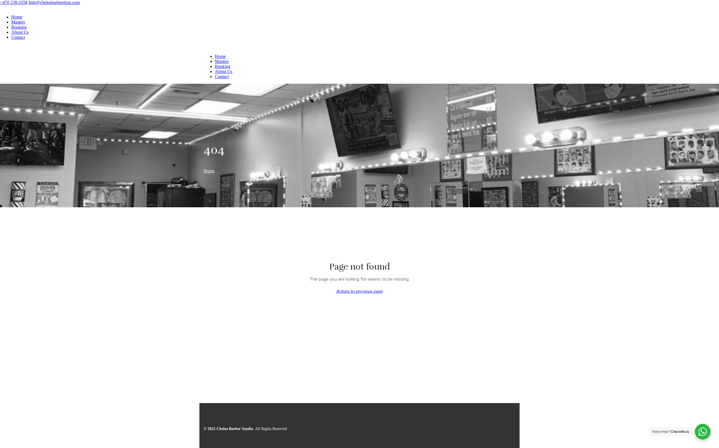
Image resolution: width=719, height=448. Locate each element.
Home (16, 17)
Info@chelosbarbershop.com (54, 2)
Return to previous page (359, 291)
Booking (19, 27)
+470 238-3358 (14, 2)
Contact (18, 37)
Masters (18, 22)
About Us (20, 32)
